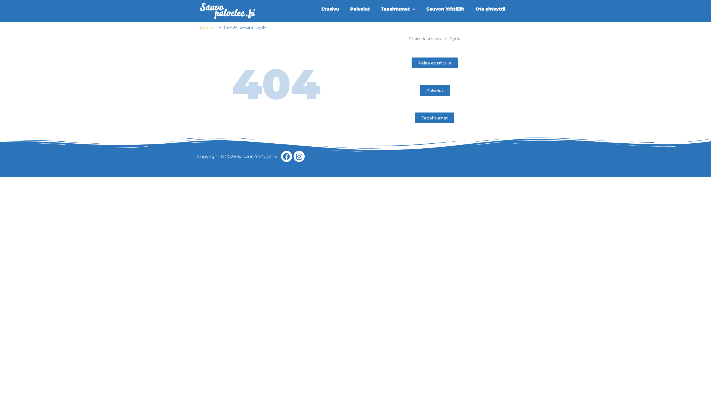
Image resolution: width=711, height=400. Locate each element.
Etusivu (330, 9)
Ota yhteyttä (490, 9)
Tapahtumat (395, 9)
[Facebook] (286, 156)
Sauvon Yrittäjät (445, 9)
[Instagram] (299, 156)
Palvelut (360, 9)
